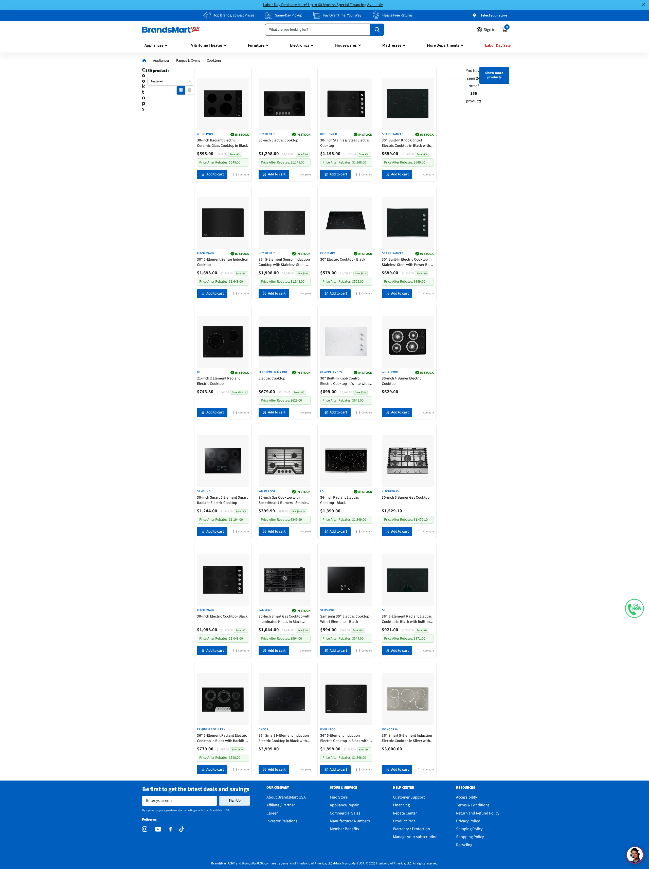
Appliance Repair (344, 805)
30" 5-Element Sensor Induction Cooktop (222, 262)
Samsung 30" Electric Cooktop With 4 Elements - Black (344, 619)
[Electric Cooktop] (285, 342)
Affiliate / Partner (280, 805)
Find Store (339, 797)
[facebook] (170, 829)
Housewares (346, 45)
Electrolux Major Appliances (273, 372)
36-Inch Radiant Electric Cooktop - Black (339, 500)
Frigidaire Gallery (211, 730)
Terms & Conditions (473, 805)
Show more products (494, 75)
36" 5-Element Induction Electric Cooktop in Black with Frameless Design (344, 738)
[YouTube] (158, 829)
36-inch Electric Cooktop (278, 140)
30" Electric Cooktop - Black (342, 259)
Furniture (256, 45)
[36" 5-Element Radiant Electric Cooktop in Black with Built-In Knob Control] (408, 580)
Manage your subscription (415, 837)
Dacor (263, 730)
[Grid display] (181, 90)
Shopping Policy (470, 837)
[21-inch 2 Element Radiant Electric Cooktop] (223, 342)
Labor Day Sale (498, 45)
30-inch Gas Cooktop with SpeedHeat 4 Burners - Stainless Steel (284, 500)
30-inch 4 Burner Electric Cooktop (401, 381)
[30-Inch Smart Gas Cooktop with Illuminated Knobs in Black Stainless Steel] (285, 580)
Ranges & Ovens (188, 60)
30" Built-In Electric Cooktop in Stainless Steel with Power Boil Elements (406, 262)
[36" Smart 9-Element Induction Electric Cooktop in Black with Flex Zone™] (285, 699)
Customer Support (409, 797)
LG (322, 492)
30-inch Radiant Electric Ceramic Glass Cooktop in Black (222, 143)
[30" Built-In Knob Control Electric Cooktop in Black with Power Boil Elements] (408, 104)
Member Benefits (344, 829)
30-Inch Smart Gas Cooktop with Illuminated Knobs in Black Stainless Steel (284, 619)
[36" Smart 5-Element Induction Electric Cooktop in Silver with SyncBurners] (408, 699)
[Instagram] (144, 829)
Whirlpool (205, 134)
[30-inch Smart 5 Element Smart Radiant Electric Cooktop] (223, 461)
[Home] (144, 60)
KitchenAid (267, 134)
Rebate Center (405, 813)
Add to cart (215, 174)
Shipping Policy (469, 829)
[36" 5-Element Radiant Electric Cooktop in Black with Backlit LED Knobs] (223, 699)
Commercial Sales (345, 813)
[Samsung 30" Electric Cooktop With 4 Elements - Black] (346, 580)
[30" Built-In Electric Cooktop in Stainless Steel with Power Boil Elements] (408, 223)
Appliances (154, 45)
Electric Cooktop (272, 378)
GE (199, 372)
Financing (401, 805)
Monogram (390, 730)
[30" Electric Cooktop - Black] (346, 223)
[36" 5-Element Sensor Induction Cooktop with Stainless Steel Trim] (285, 223)
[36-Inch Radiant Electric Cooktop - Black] (346, 461)
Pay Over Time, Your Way (342, 15)
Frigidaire (328, 253)
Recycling (464, 845)
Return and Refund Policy (477, 813)
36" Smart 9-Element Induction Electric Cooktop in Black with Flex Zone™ (284, 738)
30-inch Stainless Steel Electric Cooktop (345, 143)
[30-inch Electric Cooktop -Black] (223, 580)
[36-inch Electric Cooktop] (285, 104)
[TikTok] (181, 829)
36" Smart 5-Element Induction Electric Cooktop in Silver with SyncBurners (407, 738)
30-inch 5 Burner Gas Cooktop (405, 497)
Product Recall (405, 821)
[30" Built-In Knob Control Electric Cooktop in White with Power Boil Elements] (346, 342)
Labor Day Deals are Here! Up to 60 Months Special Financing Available (323, 5)
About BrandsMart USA (286, 797)
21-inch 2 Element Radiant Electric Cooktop (218, 381)
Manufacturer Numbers (350, 821)
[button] (634, 608)
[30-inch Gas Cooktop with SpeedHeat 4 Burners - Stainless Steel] (285, 461)
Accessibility (466, 797)
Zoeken (377, 30)
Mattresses (391, 45)
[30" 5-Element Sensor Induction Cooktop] (223, 223)
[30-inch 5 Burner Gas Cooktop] (408, 461)
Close (643, 5)
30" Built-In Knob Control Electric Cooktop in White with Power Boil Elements (344, 381)
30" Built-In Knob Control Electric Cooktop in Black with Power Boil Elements (406, 143)
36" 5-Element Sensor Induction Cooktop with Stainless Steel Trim (284, 262)
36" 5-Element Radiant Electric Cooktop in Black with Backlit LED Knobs (222, 738)
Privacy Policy (468, 821)
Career (272, 813)
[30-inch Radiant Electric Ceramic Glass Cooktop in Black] (223, 104)
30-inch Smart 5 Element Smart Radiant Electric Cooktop (222, 500)
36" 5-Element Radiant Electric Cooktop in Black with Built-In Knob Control (407, 619)
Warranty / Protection (411, 829)
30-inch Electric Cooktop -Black (222, 616)
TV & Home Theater (205, 45)
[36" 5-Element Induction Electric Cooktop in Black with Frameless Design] (346, 699)
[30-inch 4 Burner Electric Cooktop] (408, 342)
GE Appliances (392, 134)
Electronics (299, 45)
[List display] (189, 90)
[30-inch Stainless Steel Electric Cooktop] (346, 104)
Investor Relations (281, 821)
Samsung (204, 492)
